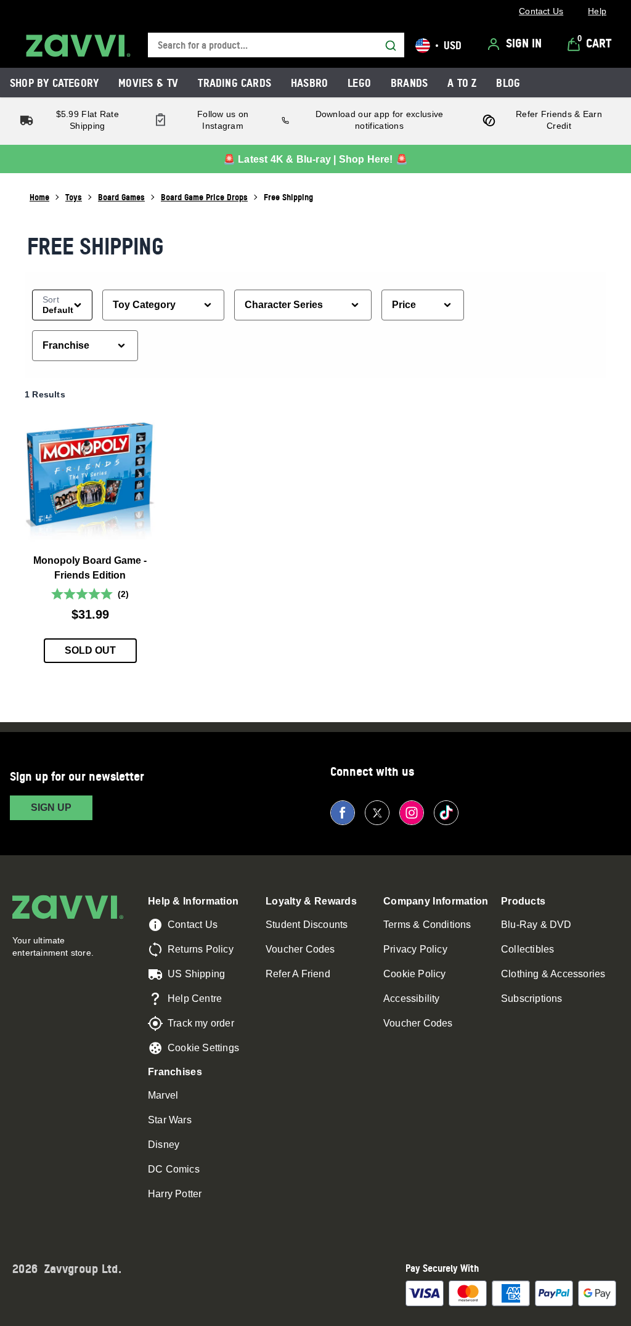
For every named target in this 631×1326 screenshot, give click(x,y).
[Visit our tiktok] (446, 812)
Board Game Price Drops (204, 197)
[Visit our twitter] (377, 812)
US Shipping (196, 974)
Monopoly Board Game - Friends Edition (90, 567)
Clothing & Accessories (553, 974)
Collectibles (527, 949)
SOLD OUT (90, 650)
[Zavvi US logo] (78, 46)
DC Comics (174, 1169)
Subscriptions (532, 998)
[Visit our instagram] (411, 812)
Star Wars (170, 1120)
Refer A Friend (298, 974)
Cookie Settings (203, 1048)
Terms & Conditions (427, 924)
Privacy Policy (415, 949)
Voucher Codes (300, 949)
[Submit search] (391, 45)
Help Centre (195, 998)
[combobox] (276, 45)
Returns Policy (201, 949)
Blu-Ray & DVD (536, 924)
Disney (163, 1144)
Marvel (163, 1095)
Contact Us (193, 924)
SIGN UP (51, 807)
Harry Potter (175, 1194)
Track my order (201, 1023)
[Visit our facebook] (342, 812)
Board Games (121, 197)
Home (39, 197)
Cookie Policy (414, 974)
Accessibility (411, 998)
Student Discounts (307, 924)
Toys (73, 197)
